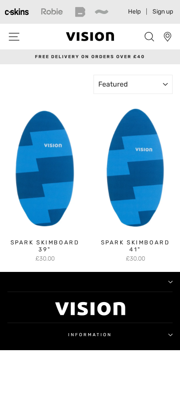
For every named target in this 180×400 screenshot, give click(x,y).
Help (134, 11)
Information (90, 334)
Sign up (162, 11)
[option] (90, 57)
